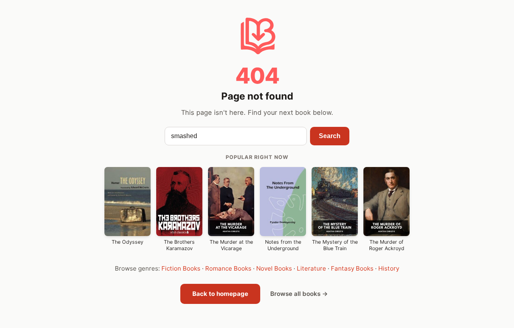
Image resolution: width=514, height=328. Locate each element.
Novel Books (274, 268)
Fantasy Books (352, 268)
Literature (311, 268)
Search (330, 135)
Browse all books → (299, 293)
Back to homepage (220, 293)
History (388, 268)
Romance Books (228, 268)
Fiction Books (180, 268)
